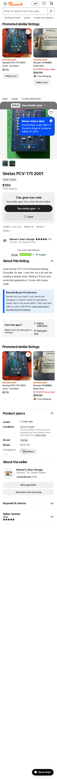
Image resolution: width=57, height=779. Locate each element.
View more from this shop (28, 492)
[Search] (51, 11)
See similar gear (32, 105)
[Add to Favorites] (28, 31)
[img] (41, 239)
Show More (28, 451)
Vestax (24, 439)
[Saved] (44, 3)
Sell (35, 3)
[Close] (51, 121)
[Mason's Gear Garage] (8, 474)
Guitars (27, 17)
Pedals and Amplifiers (44, 17)
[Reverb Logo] (15, 4)
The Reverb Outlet (12, 17)
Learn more (40, 435)
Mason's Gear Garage (22, 239)
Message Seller (28, 485)
